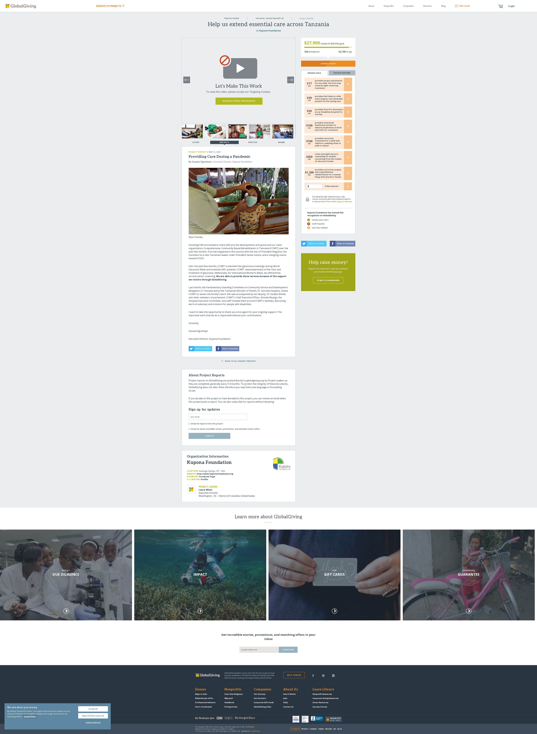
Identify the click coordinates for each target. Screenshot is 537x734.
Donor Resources (320, 702)
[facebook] (313, 675)
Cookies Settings (93, 722)
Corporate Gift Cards (264, 702)
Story (195, 142)
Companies (408, 6)
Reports (224, 142)
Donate (108, 6)
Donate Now (328, 63)
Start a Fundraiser (328, 280)
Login (511, 6)
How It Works (289, 694)
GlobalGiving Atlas (262, 706)
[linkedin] (333, 675)
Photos (252, 142)
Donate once (314, 73)
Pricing (328, 729)
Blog (443, 6)
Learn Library (323, 689)
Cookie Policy (29, 716)
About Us (290, 689)
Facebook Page (207, 476)
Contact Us (288, 706)
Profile (204, 479)
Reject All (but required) (93, 715)
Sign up (209, 436)
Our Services (259, 694)
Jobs (285, 698)
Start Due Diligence (233, 694)
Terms (321, 729)
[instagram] (323, 675)
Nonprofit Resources (322, 694)
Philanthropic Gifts (204, 698)
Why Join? (228, 698)
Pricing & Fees (230, 706)
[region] (57, 716)
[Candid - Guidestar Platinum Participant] (306, 719)
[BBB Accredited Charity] (318, 719)
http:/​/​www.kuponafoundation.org (215, 473)
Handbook (229, 702)
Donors (200, 689)
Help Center (294, 675)
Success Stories (320, 706)
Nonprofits (389, 6)
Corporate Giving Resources (326, 698)
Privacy (304, 729)
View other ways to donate (339, 201)
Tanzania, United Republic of (269, 18)
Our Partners (260, 698)
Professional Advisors (205, 702)
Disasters (427, 6)
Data (339, 729)
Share (281, 142)
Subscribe (288, 649)
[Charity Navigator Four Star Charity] (297, 719)
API (334, 729)
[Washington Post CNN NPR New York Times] (231, 719)
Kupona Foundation (270, 30)
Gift (465, 6)
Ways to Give (201, 694)
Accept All (93, 709)
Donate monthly (342, 72)
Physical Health (232, 18)
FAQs (285, 702)
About (371, 6)
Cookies (313, 729)
